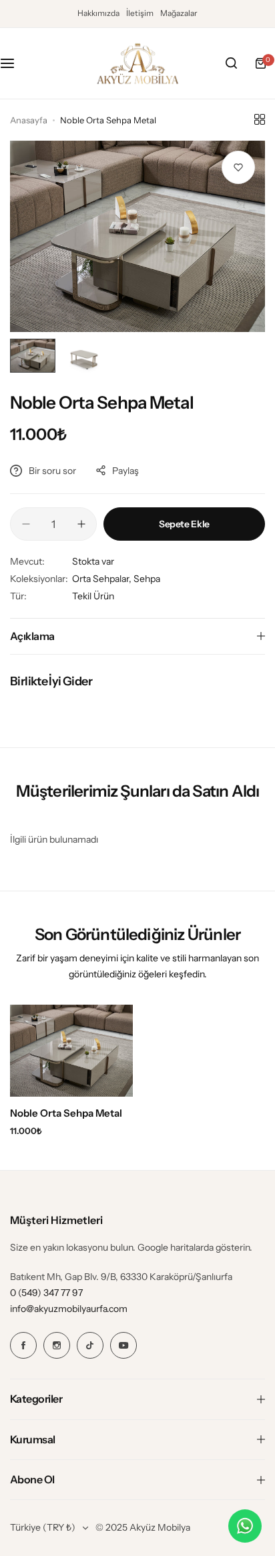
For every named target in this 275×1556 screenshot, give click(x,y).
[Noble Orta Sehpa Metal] (71, 1051)
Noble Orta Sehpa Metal (66, 1113)
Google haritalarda (176, 1247)
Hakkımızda (98, 13)
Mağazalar (179, 13)
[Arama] (231, 63)
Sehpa (146, 579)
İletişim (140, 13)
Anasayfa (28, 120)
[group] (137, 236)
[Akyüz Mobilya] (137, 63)
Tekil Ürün (93, 596)
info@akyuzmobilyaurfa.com (68, 1309)
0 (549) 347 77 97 (46, 1293)
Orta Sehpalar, (102, 579)
